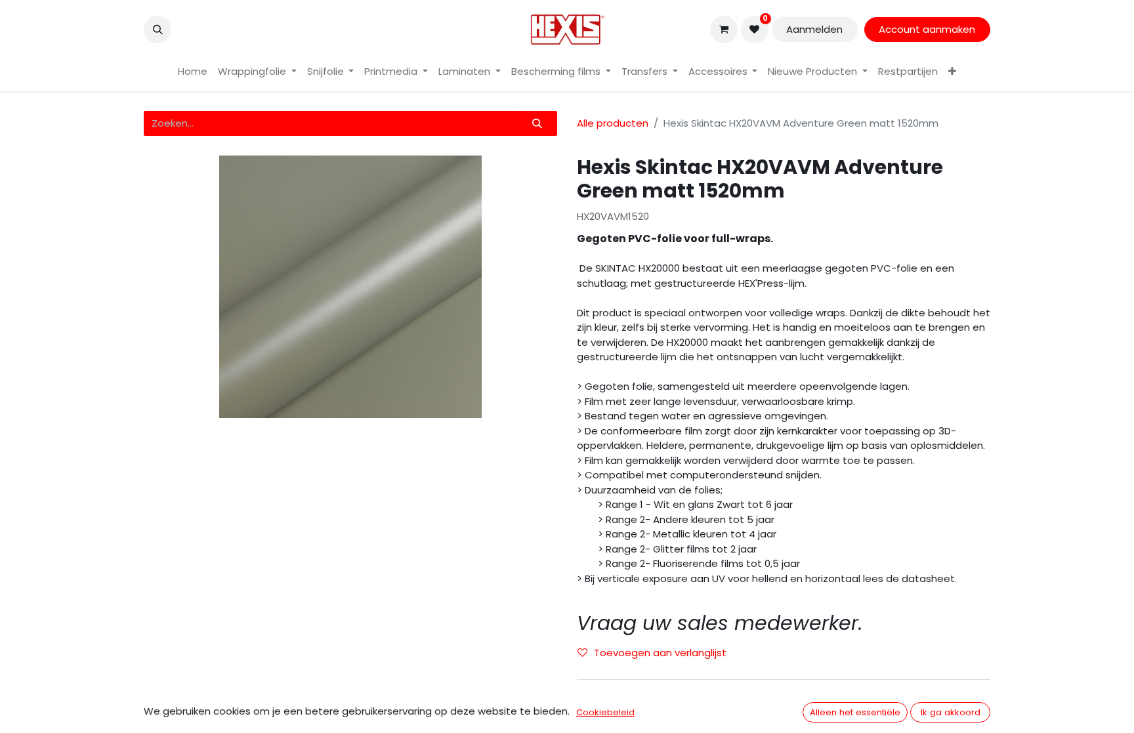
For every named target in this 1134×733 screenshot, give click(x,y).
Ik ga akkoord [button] (950, 712)
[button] (157, 29)
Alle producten (612, 123)
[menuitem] (193, 72)
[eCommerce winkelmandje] (724, 29)
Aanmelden (814, 29)
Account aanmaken (927, 29)
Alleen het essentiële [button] (855, 712)
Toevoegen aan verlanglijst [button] (660, 653)
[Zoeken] (537, 123)
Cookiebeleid (605, 712)
